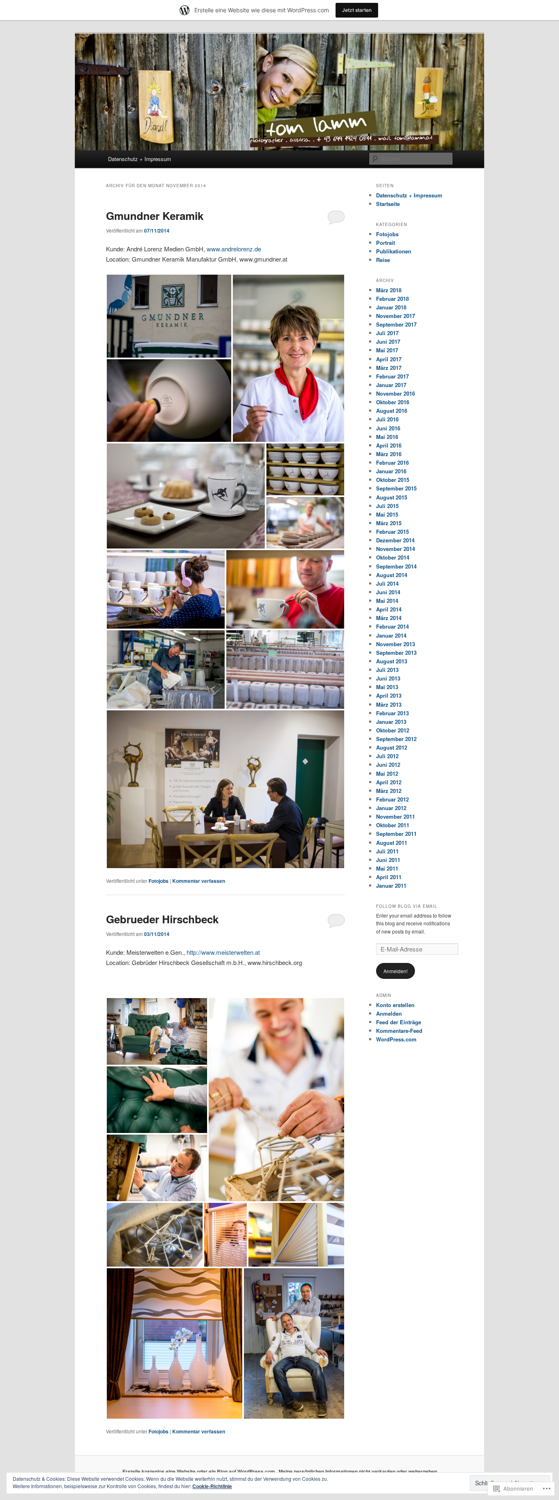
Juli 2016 (387, 419)
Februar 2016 (392, 462)
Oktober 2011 (392, 825)
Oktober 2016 (392, 402)
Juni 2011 (388, 860)
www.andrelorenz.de (234, 248)
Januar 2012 (391, 808)
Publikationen (393, 251)
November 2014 (395, 549)
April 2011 (388, 877)
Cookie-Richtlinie (212, 1486)
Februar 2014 (392, 626)
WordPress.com (396, 1039)
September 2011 (396, 833)
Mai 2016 (387, 437)
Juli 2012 (387, 756)
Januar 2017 (391, 385)
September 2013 (396, 652)
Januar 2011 (391, 885)
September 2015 (396, 488)
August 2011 (391, 842)
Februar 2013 (392, 713)
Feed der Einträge (398, 1022)
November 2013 (395, 644)
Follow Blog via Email (406, 906)
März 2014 (388, 618)
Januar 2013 (391, 721)
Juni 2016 (388, 428)
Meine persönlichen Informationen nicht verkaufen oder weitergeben (358, 1471)
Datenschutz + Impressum (139, 159)
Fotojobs (159, 880)
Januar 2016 (391, 471)
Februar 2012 (392, 799)
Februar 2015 (392, 531)
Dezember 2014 (395, 540)
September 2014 (396, 566)
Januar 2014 (391, 635)
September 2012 (396, 739)
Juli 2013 (387, 670)
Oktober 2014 (392, 557)
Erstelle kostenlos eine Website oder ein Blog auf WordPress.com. (199, 1471)
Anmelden (389, 1013)
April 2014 (388, 609)
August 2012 (391, 747)
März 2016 (388, 454)
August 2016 (391, 410)
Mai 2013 (387, 687)
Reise (383, 260)
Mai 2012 (387, 773)
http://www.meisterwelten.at (223, 952)
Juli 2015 (387, 506)
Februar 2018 (392, 298)
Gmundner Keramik (154, 215)
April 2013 (388, 695)
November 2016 (395, 393)
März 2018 (388, 290)
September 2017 (396, 324)
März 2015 (388, 523)
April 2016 (388, 445)
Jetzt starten (357, 10)
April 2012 (388, 782)
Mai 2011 (387, 868)
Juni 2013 (388, 678)
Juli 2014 (387, 583)
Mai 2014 (387, 600)
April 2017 (388, 359)
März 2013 (388, 704)
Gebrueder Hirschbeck (162, 919)
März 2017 (388, 368)
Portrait (385, 242)
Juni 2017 (388, 341)
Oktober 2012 (392, 730)
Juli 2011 (387, 851)
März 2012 (388, 791)
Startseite (388, 204)
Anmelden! (395, 970)
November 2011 (395, 816)
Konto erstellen (395, 1005)
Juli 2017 (387, 333)
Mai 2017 (387, 350)
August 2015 (391, 497)
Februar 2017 (392, 376)
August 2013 (391, 661)
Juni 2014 (388, 592)
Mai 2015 (387, 514)
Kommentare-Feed (399, 1030)
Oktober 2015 (392, 480)
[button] (169, 316)
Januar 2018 (391, 307)
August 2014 (391, 575)
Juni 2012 (388, 764)
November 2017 (395, 316)
